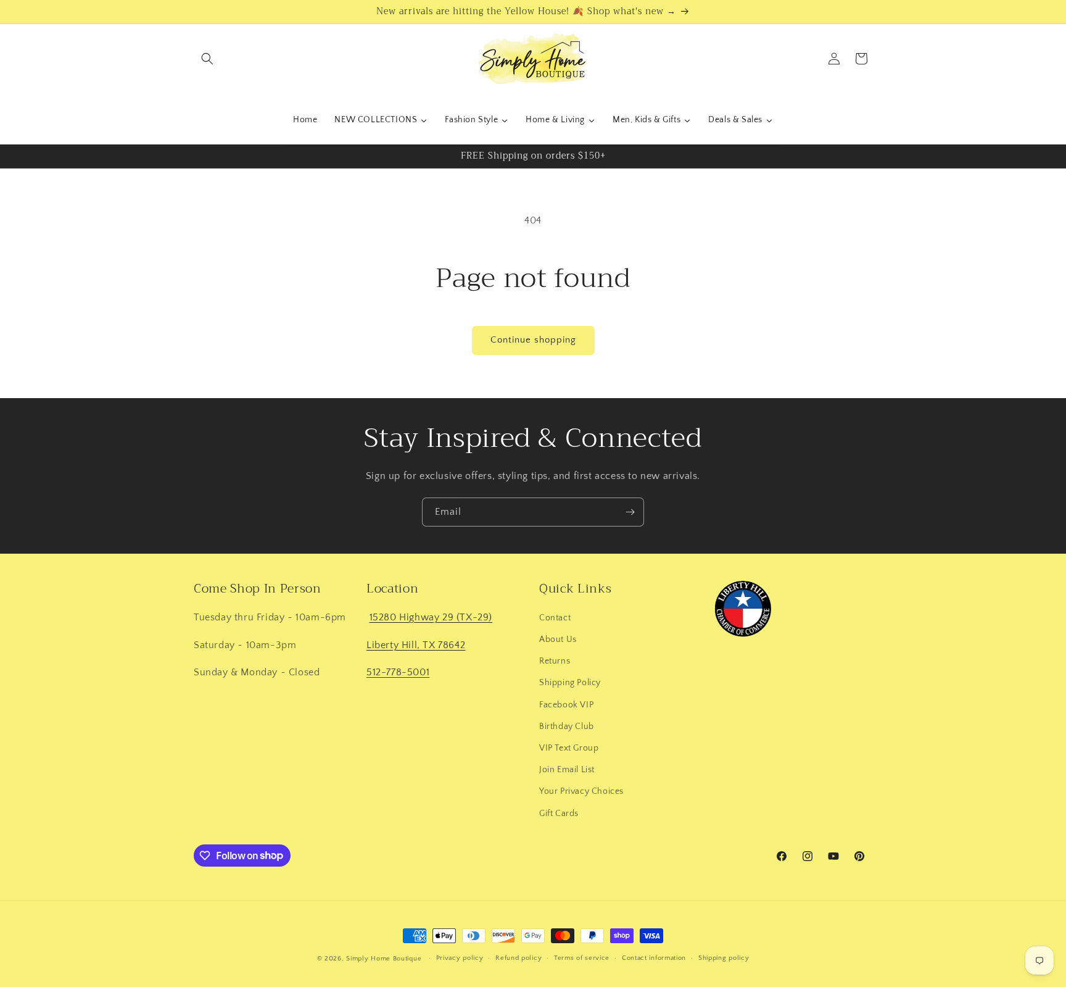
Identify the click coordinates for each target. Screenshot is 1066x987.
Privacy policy (460, 958)
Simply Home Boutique (383, 958)
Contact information (654, 958)
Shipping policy (724, 958)
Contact (555, 618)
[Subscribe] (629, 512)
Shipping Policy (570, 683)
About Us (558, 639)
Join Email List (567, 770)
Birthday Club (566, 726)
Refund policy (518, 958)
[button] (207, 58)
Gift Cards (559, 813)
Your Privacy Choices (581, 791)
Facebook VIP (566, 704)
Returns (554, 661)
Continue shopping (533, 340)
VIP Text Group (568, 748)
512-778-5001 (397, 672)
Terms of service (581, 958)
